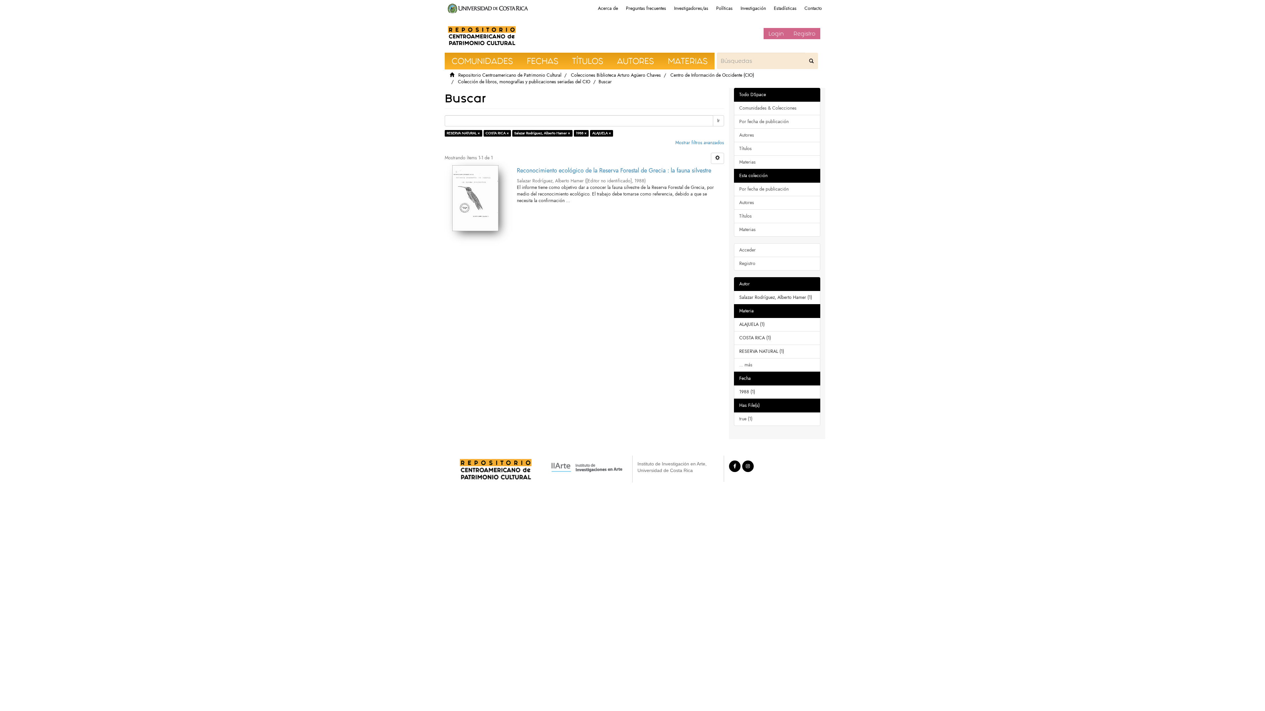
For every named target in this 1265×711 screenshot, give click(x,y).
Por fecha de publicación (764, 121)
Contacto (813, 8)
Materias (747, 162)
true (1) (745, 419)
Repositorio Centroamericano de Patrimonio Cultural (509, 75)
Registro (804, 33)
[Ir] (811, 61)
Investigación (753, 8)
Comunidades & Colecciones (768, 108)
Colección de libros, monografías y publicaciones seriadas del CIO (524, 82)
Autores (746, 135)
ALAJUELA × (601, 133)
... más (745, 365)
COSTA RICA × (497, 133)
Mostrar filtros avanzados (699, 143)
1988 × (581, 133)
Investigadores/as (691, 8)
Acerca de (608, 8)
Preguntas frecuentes (646, 8)
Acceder (747, 250)
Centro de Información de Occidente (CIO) (712, 75)
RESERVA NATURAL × (463, 133)
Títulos (745, 148)
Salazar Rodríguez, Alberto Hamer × (542, 133)
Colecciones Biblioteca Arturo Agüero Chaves (616, 75)
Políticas (724, 8)
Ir (718, 121)
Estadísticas (785, 8)
